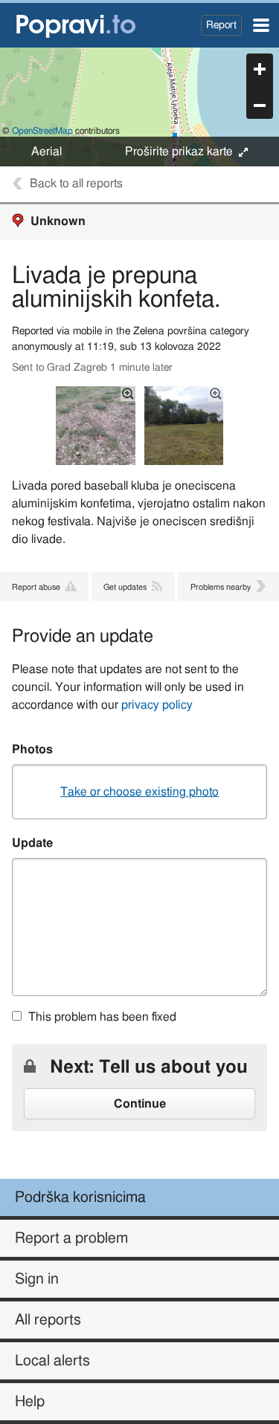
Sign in (37, 1279)
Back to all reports (76, 183)
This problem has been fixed (102, 1017)
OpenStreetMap (42, 130)
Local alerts (52, 1360)
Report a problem (71, 1238)
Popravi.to (77, 25)
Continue (140, 1104)
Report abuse (36, 587)
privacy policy (157, 705)
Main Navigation (261, 25)
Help (30, 1401)
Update (32, 843)
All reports (48, 1320)
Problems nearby (220, 587)
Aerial (46, 151)
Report (221, 24)
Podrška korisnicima (80, 1197)
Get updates (125, 587)
